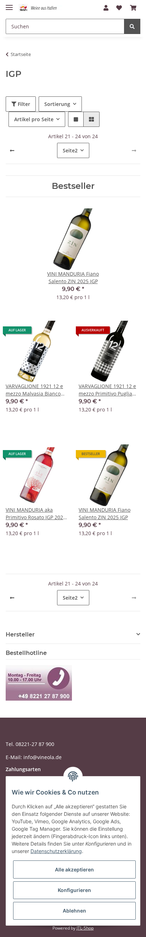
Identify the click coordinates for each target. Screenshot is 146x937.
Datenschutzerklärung (56, 851)
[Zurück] (12, 151)
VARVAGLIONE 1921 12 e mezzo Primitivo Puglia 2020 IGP (107, 390)
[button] (106, 8)
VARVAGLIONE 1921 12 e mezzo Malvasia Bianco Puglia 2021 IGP (34, 390)
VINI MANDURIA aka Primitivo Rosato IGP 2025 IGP (36, 513)
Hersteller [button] (20, 634)
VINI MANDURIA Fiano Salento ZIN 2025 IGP (104, 513)
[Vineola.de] (40, 8)
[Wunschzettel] (119, 8)
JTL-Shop (85, 928)
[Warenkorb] (133, 8)
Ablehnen (74, 911)
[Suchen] (132, 26)
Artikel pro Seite (34, 119)
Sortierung (57, 104)
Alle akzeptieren (74, 869)
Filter (23, 104)
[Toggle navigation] (9, 4)
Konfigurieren (74, 890)
